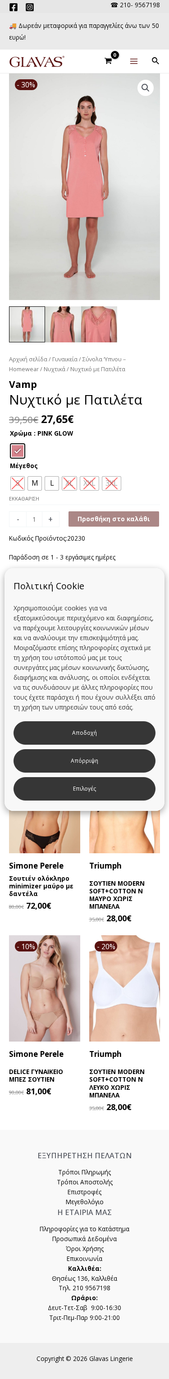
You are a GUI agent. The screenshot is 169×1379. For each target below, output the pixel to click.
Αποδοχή (84, 733)
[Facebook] (13, 7)
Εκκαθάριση (24, 498)
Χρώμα (21, 433)
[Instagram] (29, 7)
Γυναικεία (65, 359)
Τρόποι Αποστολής (85, 1182)
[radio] (17, 451)
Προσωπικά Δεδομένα (84, 1238)
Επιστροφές (84, 1192)
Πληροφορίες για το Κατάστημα (84, 1228)
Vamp (23, 384)
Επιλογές (84, 788)
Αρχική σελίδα (28, 359)
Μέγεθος (24, 465)
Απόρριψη (84, 761)
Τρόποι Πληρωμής (84, 1172)
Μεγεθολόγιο (85, 1201)
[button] (145, 88)
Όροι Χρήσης (85, 1248)
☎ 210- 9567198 (135, 4)
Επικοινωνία (84, 1258)
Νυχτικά (54, 369)
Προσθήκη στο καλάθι (114, 518)
